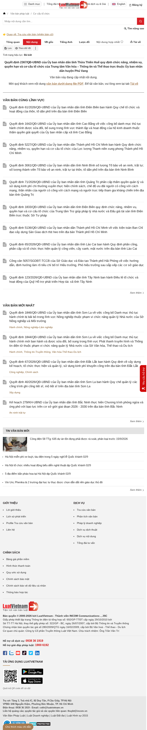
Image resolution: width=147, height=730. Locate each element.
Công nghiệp (16, 372)
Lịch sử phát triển (16, 516)
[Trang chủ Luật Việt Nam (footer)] (73, 606)
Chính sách (31, 372)
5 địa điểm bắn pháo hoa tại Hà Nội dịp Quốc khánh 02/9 (38, 473)
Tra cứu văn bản (86, 509)
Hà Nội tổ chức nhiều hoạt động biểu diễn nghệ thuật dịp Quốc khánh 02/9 (48, 465)
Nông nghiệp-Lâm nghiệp (38, 327)
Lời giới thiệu (13, 509)
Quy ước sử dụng (16, 572)
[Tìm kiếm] (140, 21)
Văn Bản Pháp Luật (14, 715)
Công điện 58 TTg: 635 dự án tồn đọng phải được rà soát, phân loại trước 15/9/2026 (79, 438)
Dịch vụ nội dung (86, 536)
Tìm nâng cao (135, 28)
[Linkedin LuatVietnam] (37, 653)
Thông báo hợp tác (17, 592)
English (121, 4)
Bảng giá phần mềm (17, 559)
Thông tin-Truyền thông (37, 351)
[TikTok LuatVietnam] (24, 653)
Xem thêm (136, 292)
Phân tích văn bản (87, 516)
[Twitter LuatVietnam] (31, 653)
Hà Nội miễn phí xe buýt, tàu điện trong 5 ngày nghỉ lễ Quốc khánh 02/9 (46, 456)
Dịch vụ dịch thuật (87, 529)
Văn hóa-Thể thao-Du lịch (66, 351)
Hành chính (15, 327)
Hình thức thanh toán (18, 565)
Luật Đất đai (58, 715)
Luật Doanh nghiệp (38, 715)
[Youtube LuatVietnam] (18, 653)
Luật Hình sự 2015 (77, 715)
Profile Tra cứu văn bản (19, 523)
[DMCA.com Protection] (40, 725)
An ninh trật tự (17, 412)
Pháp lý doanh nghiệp (89, 523)
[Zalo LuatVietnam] (11, 653)
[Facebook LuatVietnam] (5, 653)
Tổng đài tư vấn (86, 542)
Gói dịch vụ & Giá (96, 4)
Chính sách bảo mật (17, 579)
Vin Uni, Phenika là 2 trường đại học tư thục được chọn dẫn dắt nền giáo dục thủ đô (54, 482)
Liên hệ (10, 529)
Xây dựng (14, 392)
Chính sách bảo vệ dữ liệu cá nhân (26, 585)
